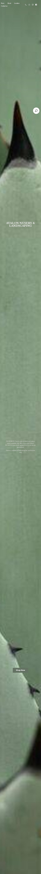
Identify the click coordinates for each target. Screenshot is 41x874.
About (9, 3)
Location (16, 3)
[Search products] (36, 110)
